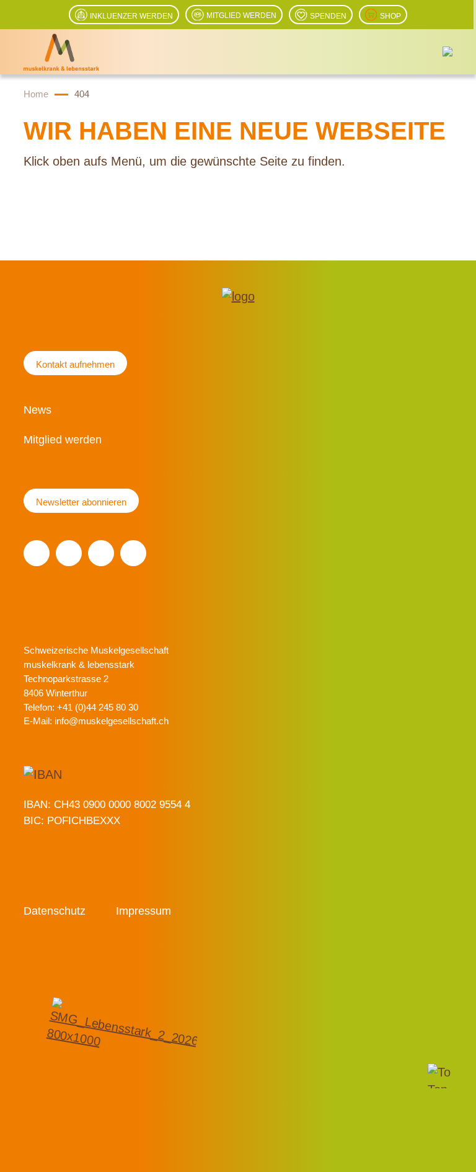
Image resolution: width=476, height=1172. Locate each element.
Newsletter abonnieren (81, 502)
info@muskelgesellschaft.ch (112, 721)
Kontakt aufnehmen (75, 364)
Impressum (143, 911)
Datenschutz (55, 911)
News (37, 410)
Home (36, 94)
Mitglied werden (63, 439)
